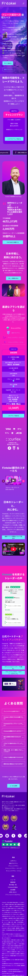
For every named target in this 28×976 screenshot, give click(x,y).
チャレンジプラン (13, 866)
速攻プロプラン (13, 863)
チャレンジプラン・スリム (13, 871)
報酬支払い (9, 48)
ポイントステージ (16, 53)
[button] (3, 481)
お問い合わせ (13, 892)
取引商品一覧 (13, 885)
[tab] (13, 328)
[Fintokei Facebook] (13, 836)
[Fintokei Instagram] (7, 836)
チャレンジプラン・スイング (13, 868)
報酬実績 (12, 882)
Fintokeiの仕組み (13, 887)
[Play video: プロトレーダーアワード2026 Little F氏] (13, 480)
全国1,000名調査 (13, 36)
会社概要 (12, 890)
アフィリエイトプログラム (12, 895)
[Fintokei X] (20, 836)
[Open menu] (23, 3)
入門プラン (13, 861)
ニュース (12, 880)
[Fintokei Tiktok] (26, 836)
